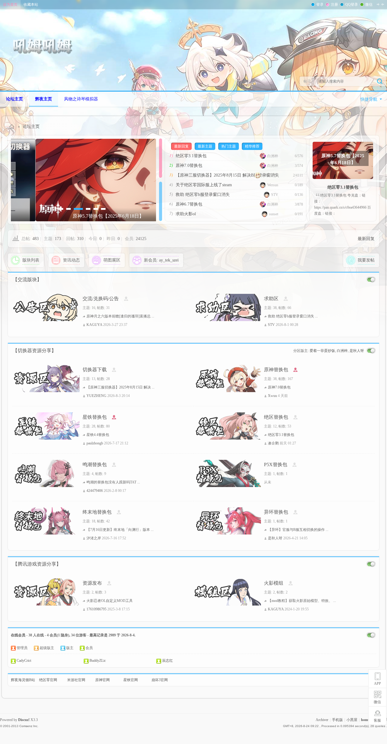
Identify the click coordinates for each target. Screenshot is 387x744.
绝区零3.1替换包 (191, 156)
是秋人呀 (357, 351)
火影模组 (273, 583)
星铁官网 (130, 680)
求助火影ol (186, 214)
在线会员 (18, 635)
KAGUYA (270, 175)
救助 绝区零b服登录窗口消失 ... (293, 316)
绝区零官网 (48, 680)
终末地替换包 (97, 512)
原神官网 (102, 680)
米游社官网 (76, 680)
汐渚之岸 (93, 538)
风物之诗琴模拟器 (81, 99)
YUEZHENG (96, 396)
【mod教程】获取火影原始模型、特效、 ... (302, 601)
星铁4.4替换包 (97, 435)
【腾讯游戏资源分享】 (37, 564)
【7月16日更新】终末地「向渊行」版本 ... (120, 530)
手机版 (337, 720)
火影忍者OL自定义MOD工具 (109, 601)
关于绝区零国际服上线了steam (204, 185)
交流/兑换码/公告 (101, 298)
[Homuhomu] (45, 45)
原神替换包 (276, 369)
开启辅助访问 (385, 4)
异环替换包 (276, 512)
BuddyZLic (97, 660)
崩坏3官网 (159, 680)
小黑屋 (351, 720)
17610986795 (96, 609)
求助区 (271, 298)
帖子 (307, 81)
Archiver (322, 720)
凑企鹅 (273, 443)
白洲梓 (272, 156)
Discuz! (24, 720)
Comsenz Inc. (28, 726)
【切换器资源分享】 (34, 350)
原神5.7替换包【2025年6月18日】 (342, 158)
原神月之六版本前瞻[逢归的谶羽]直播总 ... (120, 316)
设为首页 (10, 4)
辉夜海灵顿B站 (23, 680)
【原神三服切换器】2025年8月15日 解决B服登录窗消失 (227, 175)
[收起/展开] (371, 279)
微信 (368, 4)
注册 (334, 4)
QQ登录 (351, 4)
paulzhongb (94, 443)
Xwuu (272, 396)
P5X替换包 (275, 464)
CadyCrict (24, 660)
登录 (320, 4)
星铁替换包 (95, 417)
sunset (273, 214)
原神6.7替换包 (189, 204)
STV (274, 195)
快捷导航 (368, 99)
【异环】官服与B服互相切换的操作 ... (298, 530)
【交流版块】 (27, 279)
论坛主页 (14, 99)
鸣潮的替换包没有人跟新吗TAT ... (113, 482)
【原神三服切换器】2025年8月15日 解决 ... (120, 387)
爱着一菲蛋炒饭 (322, 351)
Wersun (272, 185)
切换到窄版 (380, 4)
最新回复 (366, 238)
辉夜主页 (43, 99)
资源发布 (92, 583)
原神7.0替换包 (189, 165)
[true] (379, 81)
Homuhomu (12, 126)
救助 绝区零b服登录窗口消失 (203, 194)
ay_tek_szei (169, 260)
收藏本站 (31, 4)
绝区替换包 (276, 417)
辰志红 (167, 660)
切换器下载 (95, 369)
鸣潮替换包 (95, 464)
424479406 (94, 491)
